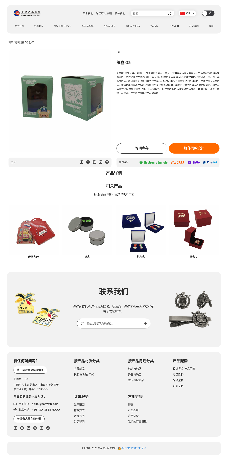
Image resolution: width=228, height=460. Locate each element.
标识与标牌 (87, 26)
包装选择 (19, 42)
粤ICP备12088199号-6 (133, 448)
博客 (211, 26)
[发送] (145, 323)
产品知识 (154, 26)
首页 (11, 42)
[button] (187, 13)
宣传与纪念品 (133, 26)
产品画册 (174, 26)
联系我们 (120, 13)
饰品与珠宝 (109, 26)
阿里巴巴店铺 (104, 13)
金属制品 (38, 26)
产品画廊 (194, 26)
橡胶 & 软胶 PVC (62, 26)
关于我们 (87, 13)
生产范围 (19, 26)
